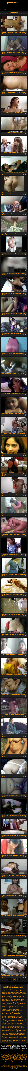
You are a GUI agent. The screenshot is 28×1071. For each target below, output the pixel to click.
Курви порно (10, 1066)
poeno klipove (18, 997)
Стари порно (17, 1052)
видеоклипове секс (7, 1027)
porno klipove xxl (21, 1003)
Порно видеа (24, 1054)
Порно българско (6, 1050)
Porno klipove (24, 1052)
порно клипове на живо (19, 1040)
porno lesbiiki (16, 1005)
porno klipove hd (13, 1002)
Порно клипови (9, 1057)
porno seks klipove (15, 1007)
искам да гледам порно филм (17, 1030)
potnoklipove (18, 1009)
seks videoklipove (10, 1012)
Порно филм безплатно (12, 1053)
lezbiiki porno (12, 996)
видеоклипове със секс (18, 1027)
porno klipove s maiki (11, 1003)
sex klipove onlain (19, 1012)
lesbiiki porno (5, 996)
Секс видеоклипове (14, 2)
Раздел (10, 7)
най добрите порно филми (9, 1034)
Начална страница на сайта (3, 9)
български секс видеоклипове (17, 1024)
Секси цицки (21, 1056)
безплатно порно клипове (13, 1021)
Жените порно (15, 1056)
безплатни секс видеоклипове (9, 1020)
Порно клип (21, 1063)
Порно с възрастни (16, 1061)
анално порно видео (12, 1017)
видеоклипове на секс (7, 1026)
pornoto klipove (10, 1009)
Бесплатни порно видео (16, 1050)
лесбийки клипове (18, 1031)
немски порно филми (11, 1036)
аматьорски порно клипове (9, 1014)
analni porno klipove (15, 990)
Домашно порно (12, 1055)
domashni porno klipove (15, 993)
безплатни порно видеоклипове (17, 1019)
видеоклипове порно (19, 1026)
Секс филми (3, 1053)
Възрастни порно (5, 1063)
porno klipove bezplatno (13, 1000)
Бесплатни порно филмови (11, 1058)
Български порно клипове (14, 1065)
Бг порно (19, 1054)
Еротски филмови (17, 1057)
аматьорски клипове (15, 1013)
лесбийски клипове (7, 1033)
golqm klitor (13, 995)
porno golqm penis (12, 999)
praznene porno (6, 1010)
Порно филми (4, 1054)
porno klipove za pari (7, 1005)
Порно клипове (8, 1059)
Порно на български (22, 1053)
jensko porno (20, 995)
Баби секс (23, 1061)
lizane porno (5, 997)
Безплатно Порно (11, 1064)
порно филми (8, 1056)
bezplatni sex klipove (14, 992)
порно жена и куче (17, 1037)
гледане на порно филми (8, 1029)
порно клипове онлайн (8, 1041)
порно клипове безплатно (13, 1038)
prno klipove (14, 1010)
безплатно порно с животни (9, 1023)
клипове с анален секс (8, 1031)
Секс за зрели (18, 1064)
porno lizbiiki (19, 1006)
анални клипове (11, 1016)
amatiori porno (5, 990)
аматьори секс (5, 1013)
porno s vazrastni (6, 1007)
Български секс (8, 1061)
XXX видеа (20, 1058)
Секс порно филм (10, 1052)
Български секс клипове (5, 1060)
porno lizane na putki (11, 1006)
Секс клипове (8, 1045)
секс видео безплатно (14, 1063)
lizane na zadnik (20, 996)
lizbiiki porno (12, 997)
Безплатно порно (17, 1066)
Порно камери (5, 1055)
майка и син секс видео (18, 1033)
